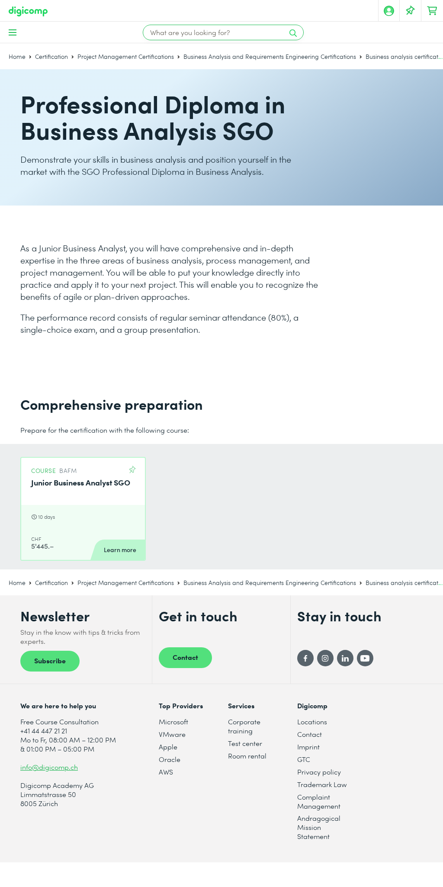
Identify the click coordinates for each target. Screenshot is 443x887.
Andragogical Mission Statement (318, 827)
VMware (172, 734)
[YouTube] (365, 658)
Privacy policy (319, 771)
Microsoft (173, 721)
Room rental (247, 755)
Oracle (169, 759)
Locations (312, 721)
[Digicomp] (28, 11)
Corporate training (244, 726)
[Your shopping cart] (432, 11)
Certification (51, 56)
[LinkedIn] (345, 658)
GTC (303, 759)
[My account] (389, 11)
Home (17, 56)
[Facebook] (305, 658)
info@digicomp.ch (49, 766)
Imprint (308, 746)
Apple (168, 746)
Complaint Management (318, 801)
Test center (245, 743)
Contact (185, 657)
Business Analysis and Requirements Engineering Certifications (269, 56)
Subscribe (50, 660)
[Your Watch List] (410, 11)
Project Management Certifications (125, 56)
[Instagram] (325, 658)
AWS (166, 771)
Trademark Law (322, 784)
